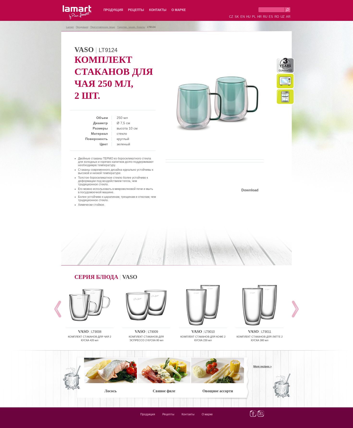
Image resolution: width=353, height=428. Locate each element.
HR (259, 16)
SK (237, 16)
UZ (282, 16)
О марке (178, 10)
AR (288, 16)
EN (242, 16)
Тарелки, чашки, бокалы (131, 27)
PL (254, 16)
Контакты (157, 10)
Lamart (72, 8)
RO (276, 16)
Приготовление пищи (102, 27)
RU (265, 16)
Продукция (113, 10)
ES (271, 16)
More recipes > (262, 366)
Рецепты (136, 10)
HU (248, 16)
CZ (231, 16)
